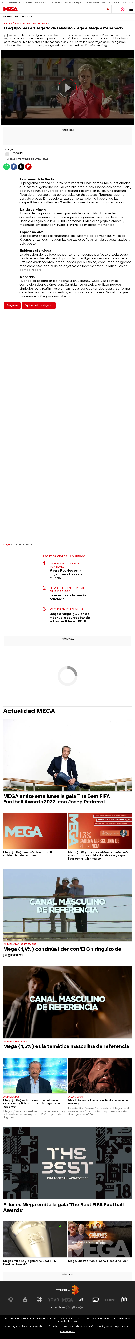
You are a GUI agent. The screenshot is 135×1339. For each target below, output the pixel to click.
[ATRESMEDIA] (67, 1290)
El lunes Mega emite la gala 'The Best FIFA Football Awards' (63, 1207)
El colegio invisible (116, 3)
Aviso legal (11, 1326)
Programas (23, 16)
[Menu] (131, 9)
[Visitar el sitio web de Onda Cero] (96, 1299)
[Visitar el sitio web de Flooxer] (78, 1307)
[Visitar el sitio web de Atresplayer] (60, 1307)
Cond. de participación (81, 1326)
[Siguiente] (132, 2)
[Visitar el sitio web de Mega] (67, 1299)
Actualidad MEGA (29, 711)
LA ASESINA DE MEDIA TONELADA (65, 565)
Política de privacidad (31, 1326)
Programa (12, 305)
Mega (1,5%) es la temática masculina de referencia (66, 1046)
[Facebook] (7, 154)
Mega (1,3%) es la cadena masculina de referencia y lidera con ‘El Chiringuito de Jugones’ (31, 1103)
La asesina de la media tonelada (67, 597)
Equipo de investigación (39, 305)
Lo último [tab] (77, 556)
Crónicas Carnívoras (94, 3)
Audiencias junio (15, 1041)
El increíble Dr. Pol (15, 3)
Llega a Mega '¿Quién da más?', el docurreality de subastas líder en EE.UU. (69, 617)
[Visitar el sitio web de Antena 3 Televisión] (11, 1299)
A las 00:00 (75, 1096)
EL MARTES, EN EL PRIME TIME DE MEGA (67, 590)
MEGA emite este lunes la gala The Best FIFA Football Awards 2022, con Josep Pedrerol (56, 799)
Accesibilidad (67, 1331)
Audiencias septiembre (19, 944)
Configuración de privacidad (113, 1326)
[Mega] (17, 9)
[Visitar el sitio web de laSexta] (25, 1299)
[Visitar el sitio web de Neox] (39, 1299)
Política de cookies (56, 1326)
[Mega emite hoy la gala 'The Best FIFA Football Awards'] (35, 1239)
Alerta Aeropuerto (36, 3)
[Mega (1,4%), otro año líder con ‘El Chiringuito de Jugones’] (35, 831)
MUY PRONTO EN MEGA (66, 609)
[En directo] (108, 9)
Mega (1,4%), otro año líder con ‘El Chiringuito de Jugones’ (27, 854)
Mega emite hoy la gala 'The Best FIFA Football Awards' (29, 1263)
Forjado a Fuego (72, 3)
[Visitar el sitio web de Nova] (53, 1299)
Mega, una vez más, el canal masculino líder (98, 1261)
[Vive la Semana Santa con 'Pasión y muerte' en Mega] (100, 1076)
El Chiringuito (54, 3)
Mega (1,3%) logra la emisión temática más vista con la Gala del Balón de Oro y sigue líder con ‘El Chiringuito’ (98, 855)
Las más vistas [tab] (55, 556)
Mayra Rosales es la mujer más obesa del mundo (66, 574)
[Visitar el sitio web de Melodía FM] (124, 1299)
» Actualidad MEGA (22, 544)
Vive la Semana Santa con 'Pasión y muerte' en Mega (98, 1102)
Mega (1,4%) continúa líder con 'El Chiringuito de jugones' (62, 951)
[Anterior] (2, 2)
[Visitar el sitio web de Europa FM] (110, 1299)
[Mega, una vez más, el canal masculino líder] (100, 1239)
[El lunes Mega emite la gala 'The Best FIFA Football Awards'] (67, 1163)
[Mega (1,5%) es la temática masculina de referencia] (67, 1002)
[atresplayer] (123, 9)
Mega (6, 544)
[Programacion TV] (115, 9)
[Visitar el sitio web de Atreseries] (81, 1299)
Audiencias (11, 1096)
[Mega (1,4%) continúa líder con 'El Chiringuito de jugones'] (67, 905)
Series (7, 16)
